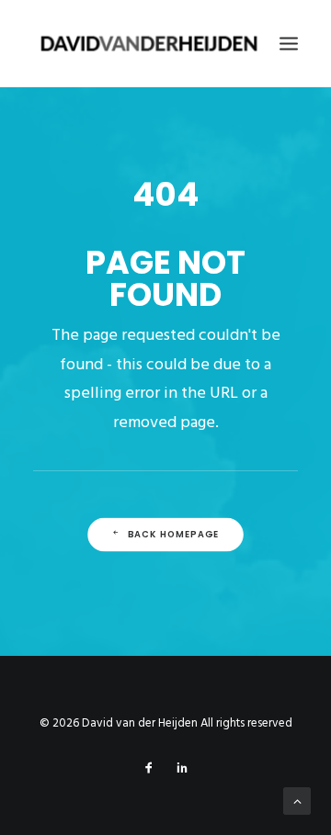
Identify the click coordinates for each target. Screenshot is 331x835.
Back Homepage (174, 534)
